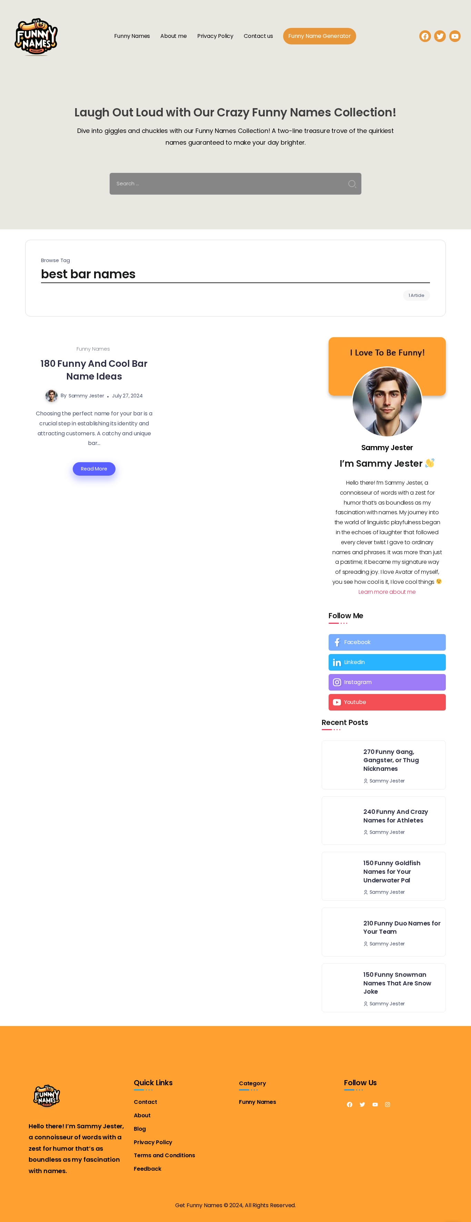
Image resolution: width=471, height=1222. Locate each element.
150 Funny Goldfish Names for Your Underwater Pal (391, 871)
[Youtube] (387, 702)
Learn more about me (387, 592)
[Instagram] (387, 682)
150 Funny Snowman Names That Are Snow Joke (397, 983)
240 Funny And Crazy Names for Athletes (395, 816)
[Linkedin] (387, 662)
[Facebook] (425, 36)
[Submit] (352, 184)
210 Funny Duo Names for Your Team (401, 927)
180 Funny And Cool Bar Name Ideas (94, 370)
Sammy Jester (86, 395)
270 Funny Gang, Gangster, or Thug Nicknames (391, 760)
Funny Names (93, 348)
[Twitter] (362, 1104)
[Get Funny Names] (36, 36)
